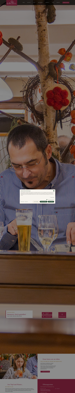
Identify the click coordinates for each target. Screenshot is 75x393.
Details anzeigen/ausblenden (50, 199)
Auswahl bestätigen (43, 201)
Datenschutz (22, 201)
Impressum (26, 201)
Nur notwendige (36, 201)
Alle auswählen (51, 201)
